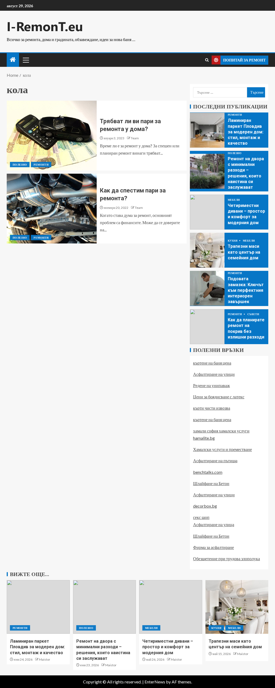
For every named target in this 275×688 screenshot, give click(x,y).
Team (135, 138)
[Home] (13, 60)
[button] (25, 60)
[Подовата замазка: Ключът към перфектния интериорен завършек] (207, 288)
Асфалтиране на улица (213, 524)
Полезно (20, 164)
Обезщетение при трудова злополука (226, 558)
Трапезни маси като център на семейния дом (244, 252)
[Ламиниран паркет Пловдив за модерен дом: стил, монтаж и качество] (207, 130)
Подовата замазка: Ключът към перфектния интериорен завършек (246, 290)
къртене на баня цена (212, 362)
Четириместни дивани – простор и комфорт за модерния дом (167, 647)
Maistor (44, 659)
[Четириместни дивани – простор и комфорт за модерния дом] (207, 212)
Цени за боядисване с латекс (218, 396)
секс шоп (201, 517)
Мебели (234, 199)
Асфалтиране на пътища (215, 460)
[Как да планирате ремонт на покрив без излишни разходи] (207, 326)
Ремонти (41, 164)
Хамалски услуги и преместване (222, 449)
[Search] (207, 60)
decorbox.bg (205, 505)
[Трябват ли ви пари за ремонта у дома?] (52, 135)
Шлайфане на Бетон (211, 483)
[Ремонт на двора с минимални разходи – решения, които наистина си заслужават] (207, 171)
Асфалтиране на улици (214, 374)
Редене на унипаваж (211, 385)
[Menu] (25, 60)
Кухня (233, 240)
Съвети (253, 314)
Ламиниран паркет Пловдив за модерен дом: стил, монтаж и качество (245, 132)
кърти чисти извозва (211, 407)
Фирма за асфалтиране (213, 547)
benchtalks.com (207, 472)
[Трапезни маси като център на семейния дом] (207, 250)
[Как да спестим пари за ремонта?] (52, 208)
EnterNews (154, 681)
